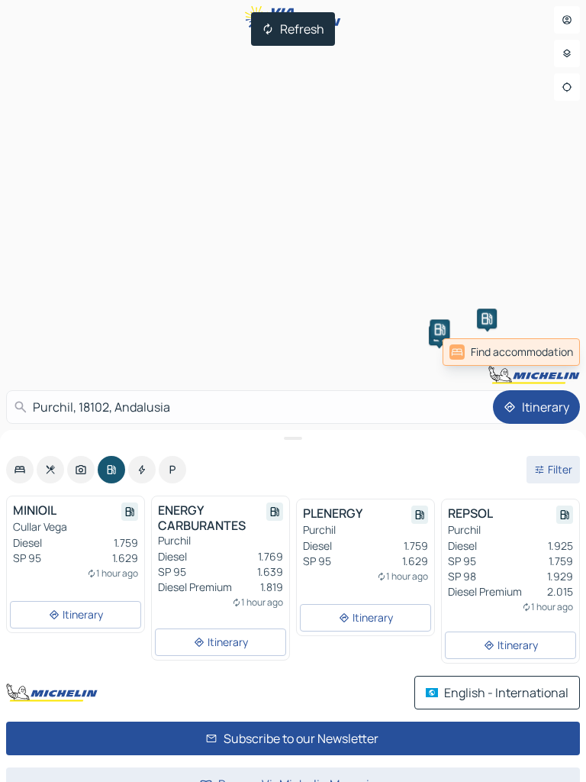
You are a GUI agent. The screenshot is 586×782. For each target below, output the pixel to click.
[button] (487, 318)
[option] (20, 469)
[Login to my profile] (567, 20)
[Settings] (567, 53)
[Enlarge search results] (293, 438)
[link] (511, 352)
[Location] (567, 87)
